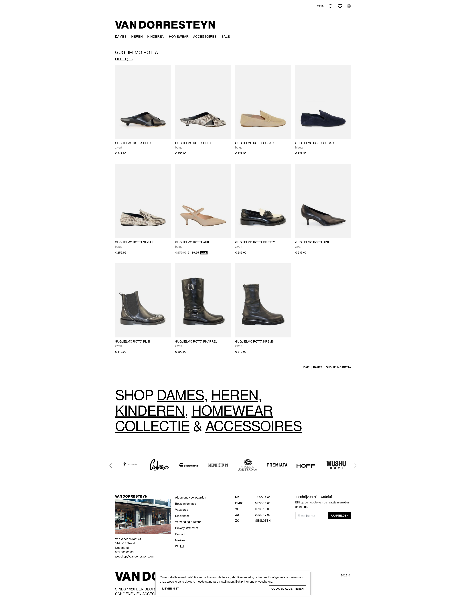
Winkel (179, 546)
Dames (121, 36)
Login (319, 6)
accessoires (253, 425)
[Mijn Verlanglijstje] (339, 6)
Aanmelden (339, 515)
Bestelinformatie (185, 503)
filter (123, 58)
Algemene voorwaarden (190, 497)
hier (247, 581)
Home (305, 367)
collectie (152, 425)
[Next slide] (355, 465)
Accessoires (205, 36)
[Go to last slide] (110, 465)
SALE (225, 36)
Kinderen (155, 36)
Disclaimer (182, 516)
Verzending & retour (188, 522)
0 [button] (349, 6)
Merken (180, 540)
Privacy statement (186, 528)
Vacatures (181, 509)
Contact (180, 534)
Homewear (179, 36)
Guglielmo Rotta (338, 367)
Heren (137, 36)
